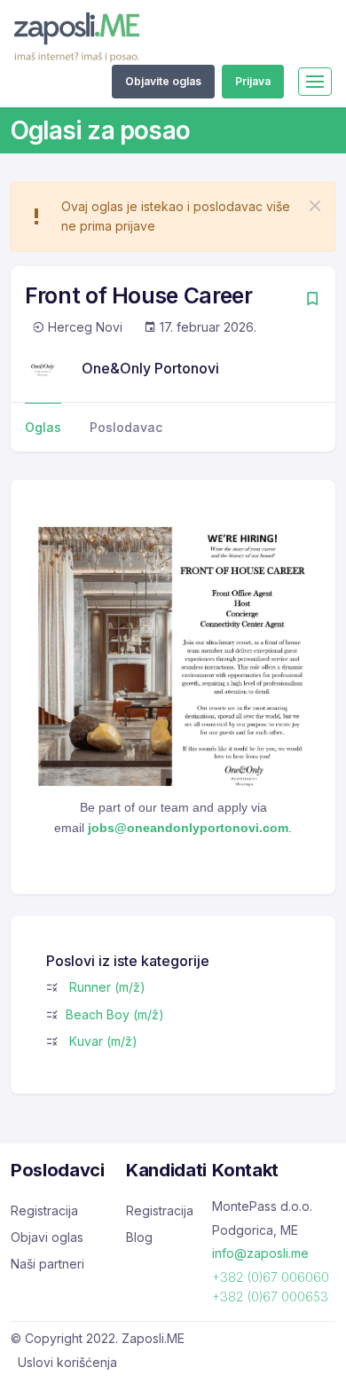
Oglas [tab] (43, 427)
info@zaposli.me (260, 1253)
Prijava (253, 81)
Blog (139, 1237)
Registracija (44, 1210)
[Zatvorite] (314, 206)
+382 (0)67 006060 (270, 1277)
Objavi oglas (47, 1237)
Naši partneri (47, 1263)
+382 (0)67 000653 (270, 1296)
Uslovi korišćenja (67, 1362)
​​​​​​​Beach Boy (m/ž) (115, 1014)
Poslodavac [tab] (126, 427)
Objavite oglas (163, 81)
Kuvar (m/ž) (103, 1041)
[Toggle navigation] (315, 81)
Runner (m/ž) (107, 986)
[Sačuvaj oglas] (312, 300)
